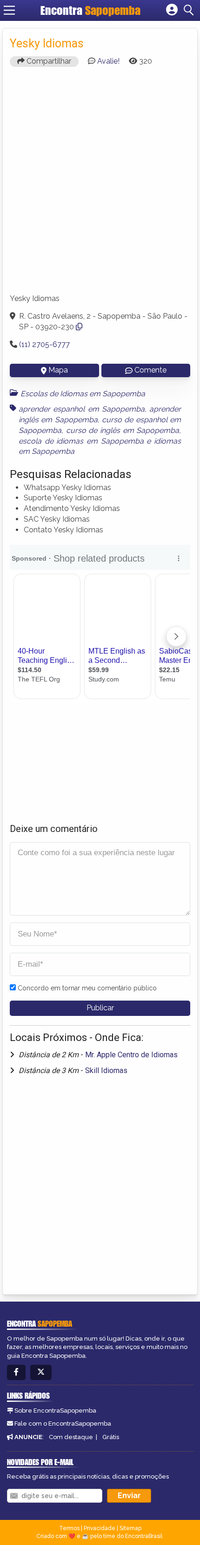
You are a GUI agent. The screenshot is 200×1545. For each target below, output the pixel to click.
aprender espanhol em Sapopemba (82, 409)
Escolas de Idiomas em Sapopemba (82, 393)
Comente (150, 370)
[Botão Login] (172, 10)
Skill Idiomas (106, 1070)
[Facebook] (16, 1372)
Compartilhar (48, 61)
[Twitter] (41, 1372)
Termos (69, 1528)
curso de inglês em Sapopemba (123, 430)
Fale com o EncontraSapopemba (62, 1423)
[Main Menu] (9, 10)
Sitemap (130, 1528)
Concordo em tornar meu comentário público (87, 988)
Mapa (58, 370)
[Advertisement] (100, 184)
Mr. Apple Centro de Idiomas (131, 1054)
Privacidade (99, 1528)
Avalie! (108, 61)
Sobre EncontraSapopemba (55, 1410)
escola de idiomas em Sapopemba (81, 441)
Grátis (110, 1437)
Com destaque (71, 1437)
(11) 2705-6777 (44, 344)
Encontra (90, 10)
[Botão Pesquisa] (190, 10)
